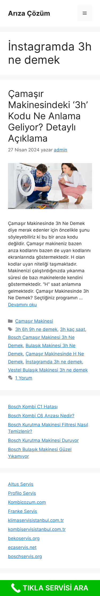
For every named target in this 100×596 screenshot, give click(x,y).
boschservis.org (25, 556)
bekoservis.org (23, 538)
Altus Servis (20, 484)
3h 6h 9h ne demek (36, 329)
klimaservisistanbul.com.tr (36, 520)
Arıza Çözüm (29, 13)
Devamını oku (22, 304)
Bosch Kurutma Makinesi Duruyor (43, 440)
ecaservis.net (22, 547)
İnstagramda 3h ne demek (54, 361)
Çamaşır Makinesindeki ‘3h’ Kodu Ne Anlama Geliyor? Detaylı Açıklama (48, 116)
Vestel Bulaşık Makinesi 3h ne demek (48, 370)
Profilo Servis (22, 493)
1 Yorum (23, 378)
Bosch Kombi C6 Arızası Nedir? (41, 415)
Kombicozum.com (27, 502)
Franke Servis (22, 511)
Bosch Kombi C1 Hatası (33, 406)
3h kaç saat (72, 329)
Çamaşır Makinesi (34, 321)
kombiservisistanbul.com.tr (37, 529)
